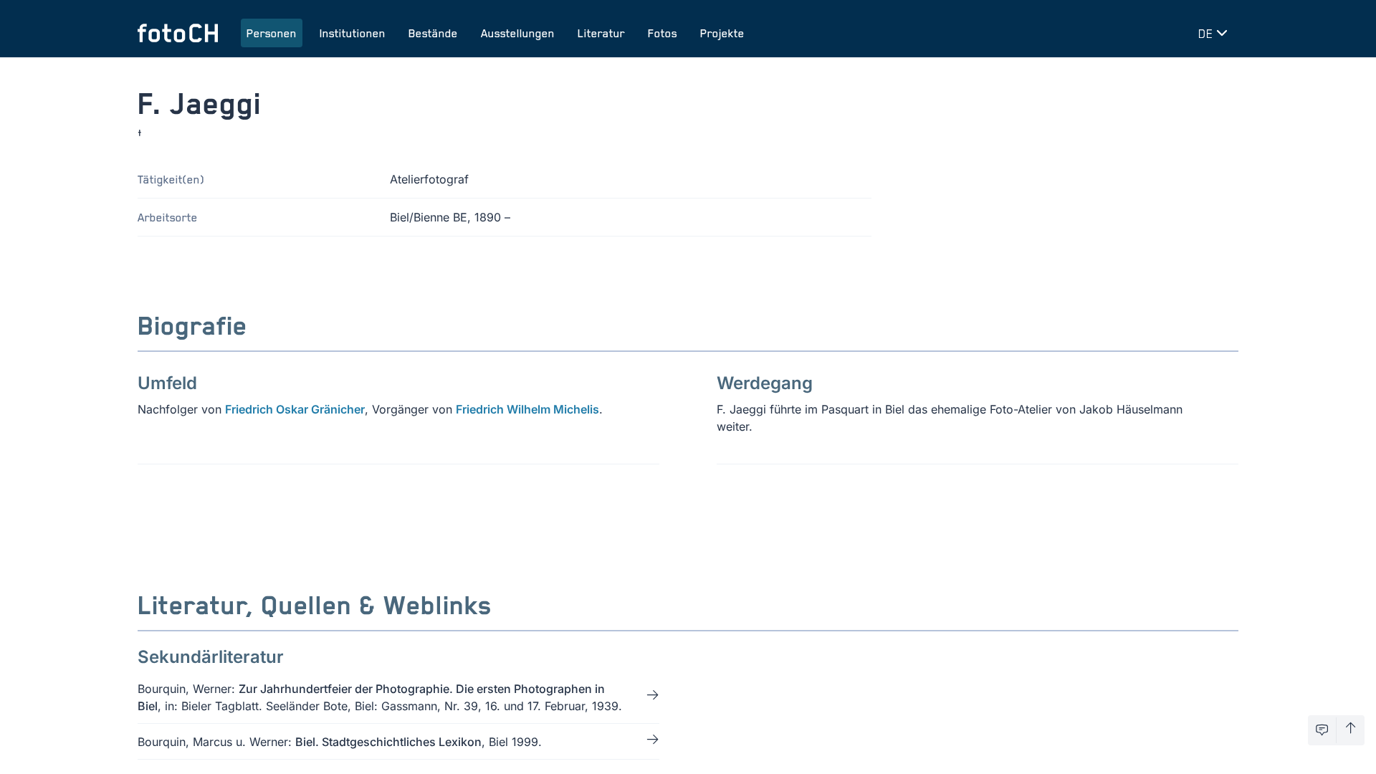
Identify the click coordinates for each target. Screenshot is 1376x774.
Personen (272, 33)
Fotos (662, 33)
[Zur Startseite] (178, 33)
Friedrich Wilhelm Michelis (527, 409)
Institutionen (353, 33)
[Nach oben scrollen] (1351, 730)
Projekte (722, 33)
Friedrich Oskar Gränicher (295, 409)
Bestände (433, 33)
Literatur (601, 33)
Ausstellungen (518, 33)
